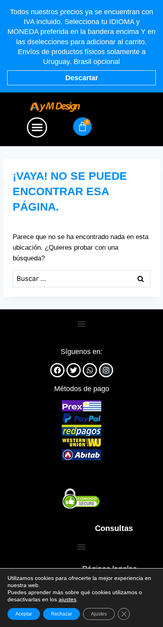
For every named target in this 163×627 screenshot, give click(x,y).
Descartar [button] (81, 78)
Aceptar (23, 614)
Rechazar (61, 614)
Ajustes (99, 614)
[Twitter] (73, 370)
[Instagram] (106, 370)
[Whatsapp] (90, 370)
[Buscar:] (81, 278)
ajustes (67, 599)
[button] (37, 127)
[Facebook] (57, 370)
